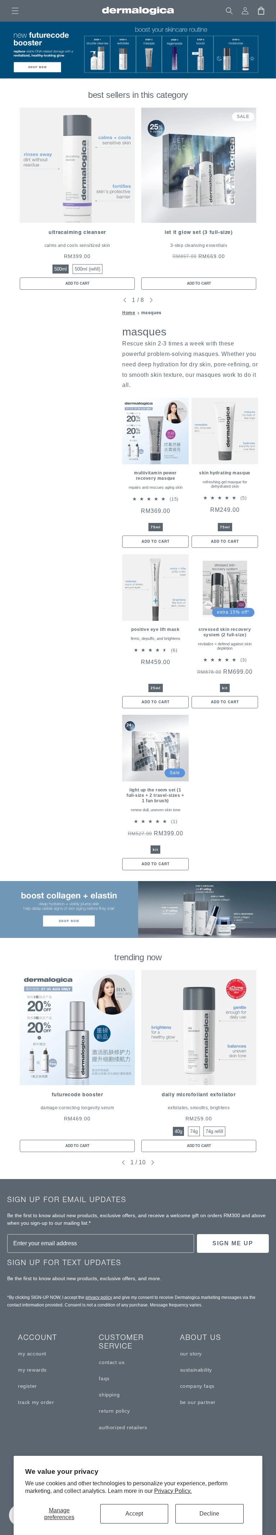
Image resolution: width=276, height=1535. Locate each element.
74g (194, 1131)
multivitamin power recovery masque (155, 475)
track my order (36, 1402)
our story (191, 1353)
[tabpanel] (77, 199)
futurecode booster (77, 1094)
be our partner (198, 1402)
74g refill (214, 1131)
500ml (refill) (87, 269)
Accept (134, 1514)
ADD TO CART (77, 283)
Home (128, 312)
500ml (60, 269)
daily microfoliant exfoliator (198, 1094)
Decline (209, 1514)
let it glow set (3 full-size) (199, 232)
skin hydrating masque (224, 472)
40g (178, 1131)
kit (224, 688)
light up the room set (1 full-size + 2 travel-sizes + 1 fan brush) (155, 795)
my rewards (32, 1370)
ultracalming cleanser (77, 232)
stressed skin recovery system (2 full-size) (224, 632)
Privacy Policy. (173, 1491)
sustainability (196, 1370)
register (27, 1386)
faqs (104, 1378)
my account (32, 1353)
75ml (156, 527)
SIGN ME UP (232, 1243)
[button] (15, 11)
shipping (109, 1395)
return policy (114, 1411)
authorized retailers (123, 1427)
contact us (111, 1362)
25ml (156, 688)
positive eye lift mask (155, 629)
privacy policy (99, 1297)
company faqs (197, 1386)
